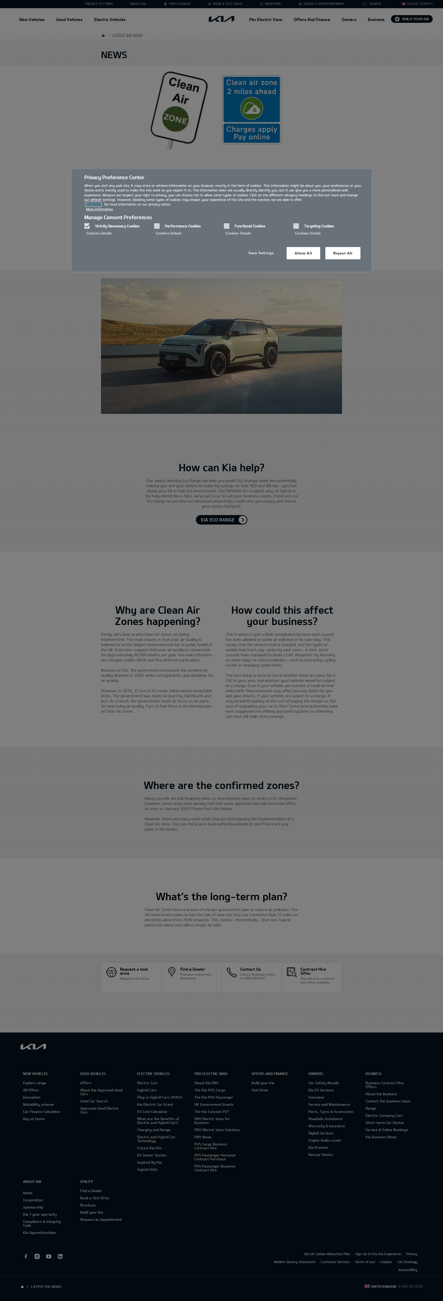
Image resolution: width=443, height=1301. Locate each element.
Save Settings (261, 253)
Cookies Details (99, 233)
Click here (93, 204)
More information (99, 209)
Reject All (343, 253)
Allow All (303, 253)
